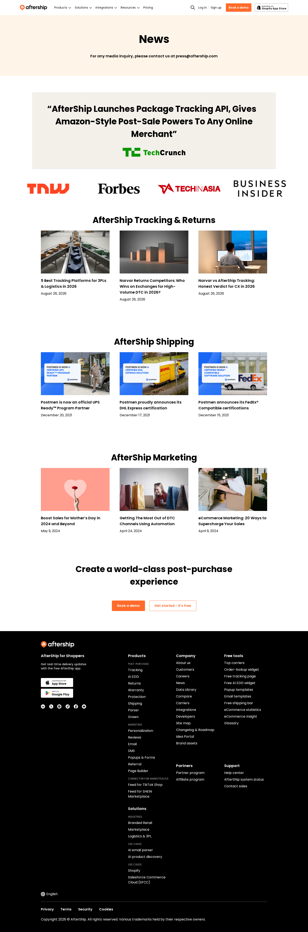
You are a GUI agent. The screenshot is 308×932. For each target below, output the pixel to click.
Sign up (216, 7)
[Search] (193, 7)
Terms (66, 909)
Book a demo (239, 7)
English (52, 894)
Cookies (106, 909)
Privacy (47, 909)
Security (85, 909)
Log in (202, 7)
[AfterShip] (34, 7)
